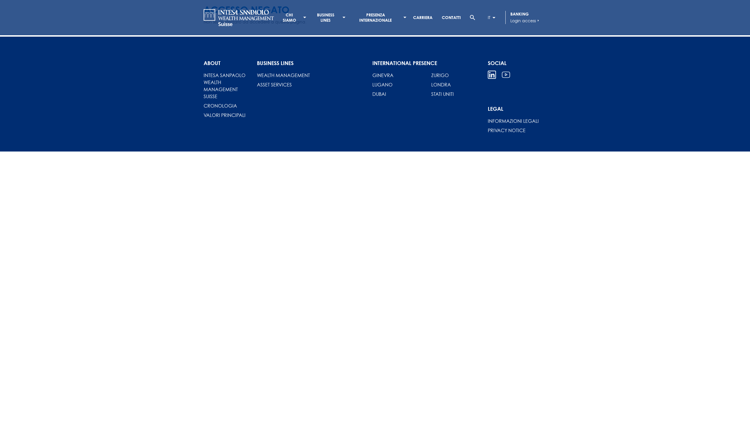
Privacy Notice (507, 130)
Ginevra (382, 75)
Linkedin (492, 75)
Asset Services (274, 85)
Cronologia (220, 106)
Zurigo (440, 75)
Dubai (379, 94)
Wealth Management (283, 75)
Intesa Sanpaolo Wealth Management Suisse (225, 85)
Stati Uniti (442, 94)
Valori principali (225, 115)
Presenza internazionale (375, 17)
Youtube (506, 75)
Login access (525, 20)
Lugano (382, 85)
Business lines (325, 17)
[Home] (239, 17)
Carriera (422, 17)
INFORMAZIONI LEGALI (513, 121)
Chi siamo (289, 17)
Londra (441, 85)
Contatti (451, 17)
